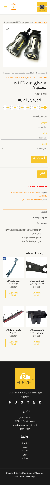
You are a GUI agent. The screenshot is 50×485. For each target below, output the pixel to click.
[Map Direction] (9, 402)
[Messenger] (22, 402)
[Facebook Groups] (34, 402)
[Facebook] (40, 402)
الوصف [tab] (44, 212)
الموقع (44, 122)
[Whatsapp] (28, 402)
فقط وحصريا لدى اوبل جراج (32, 199)
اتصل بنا (25, 451)
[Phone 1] (16, 402)
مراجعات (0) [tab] (42, 223)
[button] (7, 28)
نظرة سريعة (36, 276)
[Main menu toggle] (5, 7)
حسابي (25, 458)
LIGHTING (34, 73)
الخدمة (44, 144)
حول (25, 454)
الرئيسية (43, 22)
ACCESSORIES (12, 78)
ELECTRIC (32, 78)
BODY (23, 78)
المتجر (36, 22)
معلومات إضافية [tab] (40, 218)
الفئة (45, 133)
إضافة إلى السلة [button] (37, 294)
